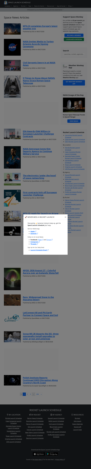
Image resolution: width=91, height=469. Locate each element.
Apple (32, 231)
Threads (33, 244)
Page (40, 240)
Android (33, 234)
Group (48, 240)
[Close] (65, 217)
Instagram (34, 242)
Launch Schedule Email (38, 250)
